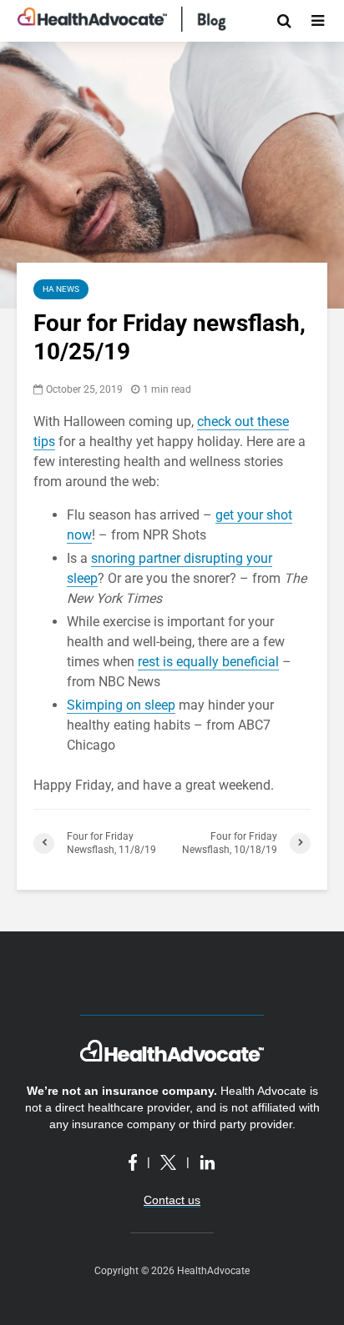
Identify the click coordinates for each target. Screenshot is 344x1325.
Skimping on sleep (121, 705)
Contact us (172, 1200)
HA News (61, 289)
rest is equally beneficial (208, 662)
